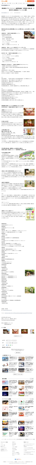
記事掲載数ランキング (4, 449)
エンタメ (5, 3)
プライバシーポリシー (21, 461)
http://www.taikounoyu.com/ (7, 310)
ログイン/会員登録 (31, 1)
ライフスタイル (20, 3)
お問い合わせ (18, 352)
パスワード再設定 (14, 446)
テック (30, 3)
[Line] (10, 345)
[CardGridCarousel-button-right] (34, 332)
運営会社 (5, 461)
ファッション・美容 (14, 3)
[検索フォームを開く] (25, 1)
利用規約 (16, 461)
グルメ (8, 3)
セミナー (13, 455)
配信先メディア (3, 446)
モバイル (33, 3)
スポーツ (24, 3)
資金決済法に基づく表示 (29, 461)
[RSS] (20, 459)
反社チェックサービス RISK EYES (28, 454)
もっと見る (31, 378)
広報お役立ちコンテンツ (4, 450)
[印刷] (12, 345)
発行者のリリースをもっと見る (18, 374)
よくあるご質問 (14, 449)
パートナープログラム (10, 461)
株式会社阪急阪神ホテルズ (5, 12)
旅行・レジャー (8, 340)
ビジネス (27, 3)
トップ (2, 439)
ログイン (13, 445)
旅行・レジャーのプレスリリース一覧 (10, 439)
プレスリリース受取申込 (15, 452)
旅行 (10, 3)
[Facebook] (6, 345)
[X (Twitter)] (8, 345)
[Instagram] (18, 459)
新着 (2, 3)
